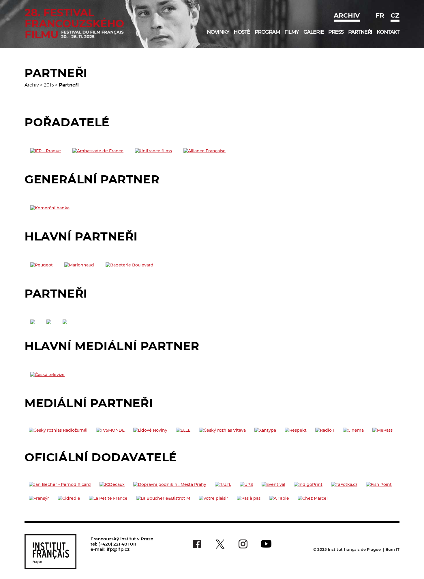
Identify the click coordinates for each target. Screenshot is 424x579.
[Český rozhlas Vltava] (222, 430)
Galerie (313, 32)
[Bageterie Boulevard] (129, 265)
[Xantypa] (265, 430)
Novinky (218, 32)
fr (380, 15)
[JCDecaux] (112, 484)
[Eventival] (273, 484)
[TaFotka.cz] (344, 484)
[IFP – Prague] (45, 150)
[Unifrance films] (153, 150)
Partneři (360, 32)
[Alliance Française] (204, 150)
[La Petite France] (108, 498)
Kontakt (388, 32)
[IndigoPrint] (308, 484)
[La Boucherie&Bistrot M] (163, 498)
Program (267, 32)
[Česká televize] (47, 374)
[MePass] (382, 430)
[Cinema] (353, 430)
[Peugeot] (41, 265)
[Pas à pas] (248, 498)
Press (336, 32)
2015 (49, 85)
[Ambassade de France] (97, 150)
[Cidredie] (69, 498)
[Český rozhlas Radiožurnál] (58, 430)
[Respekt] (296, 430)
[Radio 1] (324, 430)
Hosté (242, 32)
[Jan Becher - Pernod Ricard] (60, 484)
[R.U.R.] (223, 484)
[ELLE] (183, 430)
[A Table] (279, 498)
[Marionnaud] (79, 265)
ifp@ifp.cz (118, 549)
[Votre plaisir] (213, 498)
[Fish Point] (379, 484)
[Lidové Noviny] (150, 430)
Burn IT (392, 549)
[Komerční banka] (50, 207)
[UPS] (246, 484)
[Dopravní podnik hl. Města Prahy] (169, 484)
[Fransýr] (39, 498)
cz (395, 15)
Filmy (291, 32)
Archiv (347, 15)
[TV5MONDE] (110, 430)
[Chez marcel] (313, 498)
